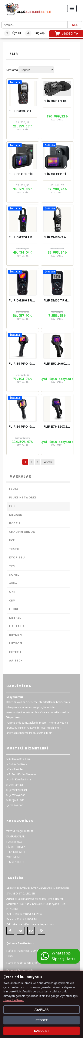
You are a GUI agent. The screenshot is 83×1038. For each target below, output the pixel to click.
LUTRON (15, 643)
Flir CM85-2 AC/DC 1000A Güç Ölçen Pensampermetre (57, 237)
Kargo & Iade (16, 800)
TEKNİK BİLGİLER (16, 852)
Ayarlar (41, 1009)
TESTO (14, 549)
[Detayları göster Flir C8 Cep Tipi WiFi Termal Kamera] (57, 156)
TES (12, 566)
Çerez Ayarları (17, 795)
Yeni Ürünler (15, 769)
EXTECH (15, 652)
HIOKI (13, 609)
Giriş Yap (39, 33)
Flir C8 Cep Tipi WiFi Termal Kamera (57, 174)
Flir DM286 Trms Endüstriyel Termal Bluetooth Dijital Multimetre (23, 300)
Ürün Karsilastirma (19, 779)
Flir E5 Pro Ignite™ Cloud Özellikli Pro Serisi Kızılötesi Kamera (23, 363)
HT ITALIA (17, 626)
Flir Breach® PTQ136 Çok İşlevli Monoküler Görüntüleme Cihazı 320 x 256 (57, 101)
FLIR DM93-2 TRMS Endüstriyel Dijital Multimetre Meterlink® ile (23, 111)
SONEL (14, 574)
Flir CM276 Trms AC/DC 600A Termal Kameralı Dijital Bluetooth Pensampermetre (23, 237)
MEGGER (15, 514)
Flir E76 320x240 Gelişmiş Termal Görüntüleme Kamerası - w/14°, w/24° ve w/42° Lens (57, 426)
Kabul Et (41, 1030)
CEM (12, 600)
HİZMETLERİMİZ (15, 847)
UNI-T (13, 592)
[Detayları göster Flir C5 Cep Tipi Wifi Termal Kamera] (22, 156)
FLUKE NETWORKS (23, 497)
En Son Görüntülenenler (22, 774)
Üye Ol (16, 33)
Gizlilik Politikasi (17, 764)
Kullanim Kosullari (19, 759)
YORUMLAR (13, 857)
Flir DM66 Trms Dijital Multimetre (57, 300)
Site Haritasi (15, 785)
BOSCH (14, 523)
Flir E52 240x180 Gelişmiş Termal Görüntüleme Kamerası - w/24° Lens (57, 363)
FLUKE (14, 489)
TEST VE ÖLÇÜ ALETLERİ (20, 831)
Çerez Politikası (17, 790)
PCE (12, 540)
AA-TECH (16, 660)
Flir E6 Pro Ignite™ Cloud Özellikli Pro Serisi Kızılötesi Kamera (23, 426)
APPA (13, 583)
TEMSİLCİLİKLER (15, 862)
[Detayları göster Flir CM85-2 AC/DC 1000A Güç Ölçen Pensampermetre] (57, 219)
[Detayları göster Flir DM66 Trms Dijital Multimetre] (57, 282)
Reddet (42, 1020)
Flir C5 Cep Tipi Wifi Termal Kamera (23, 174)
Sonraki (48, 462)
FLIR (12, 506)
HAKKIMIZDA (14, 842)
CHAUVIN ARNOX (22, 532)
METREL (15, 617)
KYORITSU (17, 557)
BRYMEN (15, 635)
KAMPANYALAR (15, 836)
